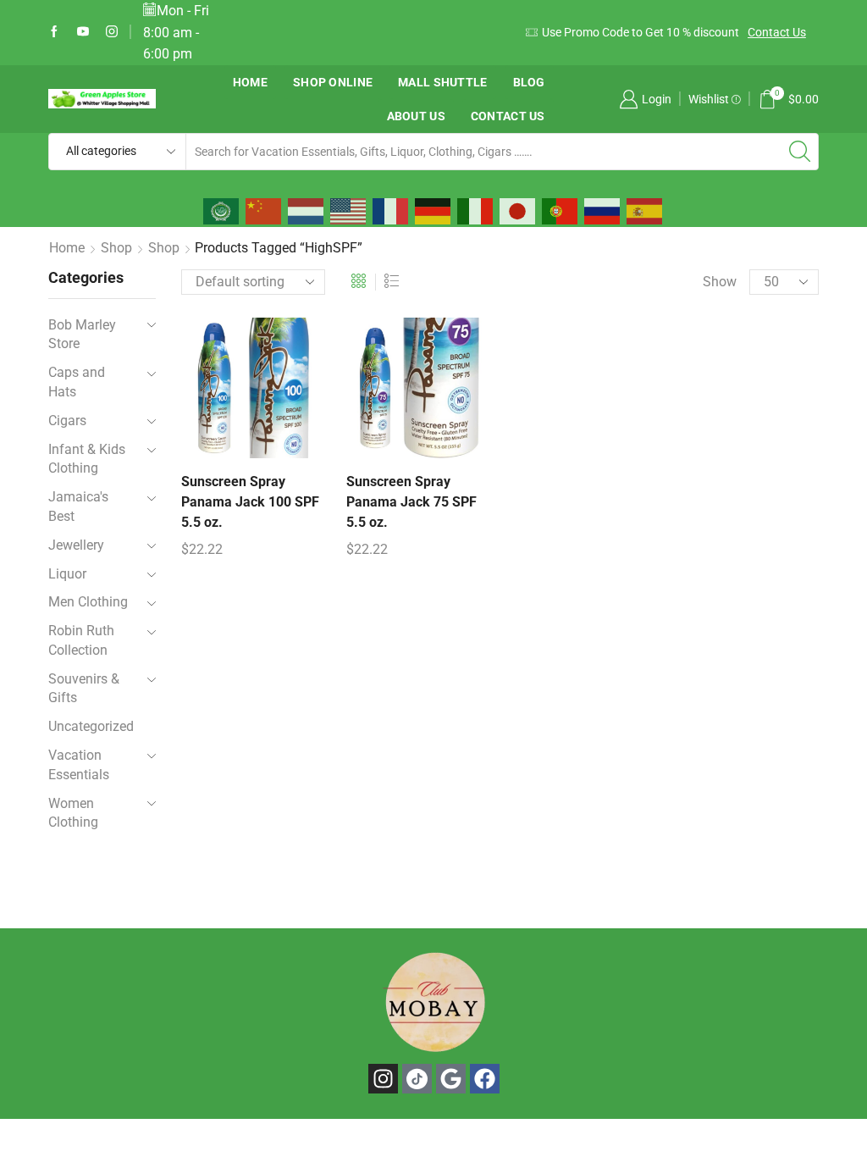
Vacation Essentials (78, 765)
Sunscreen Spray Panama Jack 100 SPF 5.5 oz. (250, 501)
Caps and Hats (76, 382)
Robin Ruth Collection (81, 640)
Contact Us (777, 32)
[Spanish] (645, 210)
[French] (391, 210)
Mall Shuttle (442, 82)
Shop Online (333, 82)
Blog (529, 82)
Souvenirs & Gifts (83, 688)
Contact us (508, 116)
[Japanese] (518, 210)
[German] (433, 210)
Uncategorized (91, 726)
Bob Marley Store (82, 334)
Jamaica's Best (78, 506)
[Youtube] (83, 32)
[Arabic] (222, 210)
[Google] (451, 1078)
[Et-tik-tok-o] (417, 1078)
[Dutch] (306, 210)
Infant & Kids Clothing (86, 459)
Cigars (67, 420)
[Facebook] (54, 32)
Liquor (67, 574)
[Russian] (603, 210)
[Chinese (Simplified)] (264, 210)
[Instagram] (112, 32)
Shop (116, 248)
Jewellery (76, 545)
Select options (233, 394)
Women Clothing (73, 813)
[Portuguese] (560, 210)
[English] (349, 210)
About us (416, 116)
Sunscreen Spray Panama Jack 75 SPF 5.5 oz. (411, 501)
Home (250, 82)
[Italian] (476, 210)
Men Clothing (88, 602)
